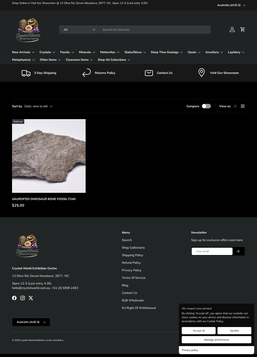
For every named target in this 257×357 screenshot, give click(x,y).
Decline (234, 330)
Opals (192, 52)
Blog (125, 285)
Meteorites (107, 52)
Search (127, 240)
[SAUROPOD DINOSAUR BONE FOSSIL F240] (49, 156)
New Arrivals (21, 52)
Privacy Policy (131, 270)
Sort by (17, 106)
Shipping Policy (132, 255)
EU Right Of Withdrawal (139, 308)
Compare (192, 106)
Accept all (199, 330)
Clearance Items (77, 60)
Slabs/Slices (133, 52)
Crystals (45, 52)
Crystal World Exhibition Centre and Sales (41, 340)
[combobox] (135, 29)
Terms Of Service (134, 278)
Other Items (48, 60)
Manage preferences (216, 339)
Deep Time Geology (165, 52)
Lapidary (234, 52)
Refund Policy (131, 262)
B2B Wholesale (133, 300)
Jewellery (212, 52)
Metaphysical (21, 60)
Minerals (85, 52)
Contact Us (129, 293)
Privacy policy (190, 350)
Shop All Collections (112, 60)
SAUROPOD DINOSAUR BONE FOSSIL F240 (44, 199)
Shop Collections (133, 247)
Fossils (65, 52)
